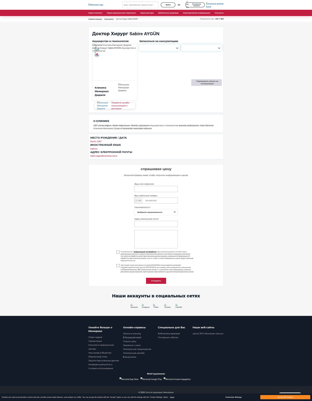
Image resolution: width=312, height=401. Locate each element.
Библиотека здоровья (168, 13)
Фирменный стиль (97, 357)
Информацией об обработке (145, 252)
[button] (155, 5)
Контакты (219, 13)
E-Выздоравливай (132, 337)
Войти (168, 5)
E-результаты (129, 357)
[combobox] (159, 47)
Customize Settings (233, 397)
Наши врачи (109, 19)
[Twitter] (156, 307)
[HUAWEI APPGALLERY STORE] (178, 379)
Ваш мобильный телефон (145, 198)
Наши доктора (147, 13)
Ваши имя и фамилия (144, 184)
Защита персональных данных (103, 360)
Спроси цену (129, 341)
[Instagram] (145, 307)
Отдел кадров (95, 337)
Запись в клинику (132, 333)
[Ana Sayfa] (95, 4)
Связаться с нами (132, 345)
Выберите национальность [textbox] (149, 212)
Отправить (156, 281)
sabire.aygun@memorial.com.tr (103, 156)
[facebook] (133, 307)
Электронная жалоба (133, 353)
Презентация (95, 341)
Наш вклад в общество (99, 353)
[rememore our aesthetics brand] (215, 4)
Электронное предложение (137, 349)
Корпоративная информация (196, 13)
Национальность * (148, 209)
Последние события (168, 337)
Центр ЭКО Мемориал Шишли (208, 333)
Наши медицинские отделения (121, 13)
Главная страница (95, 19)
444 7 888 (219, 19)
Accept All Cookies (285, 397)
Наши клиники (95, 13)
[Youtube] (167, 307)
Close (172, 397)
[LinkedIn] (178, 307)
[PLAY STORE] (151, 379)
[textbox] (159, 47)
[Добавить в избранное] (97, 48)
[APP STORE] (130, 379)
